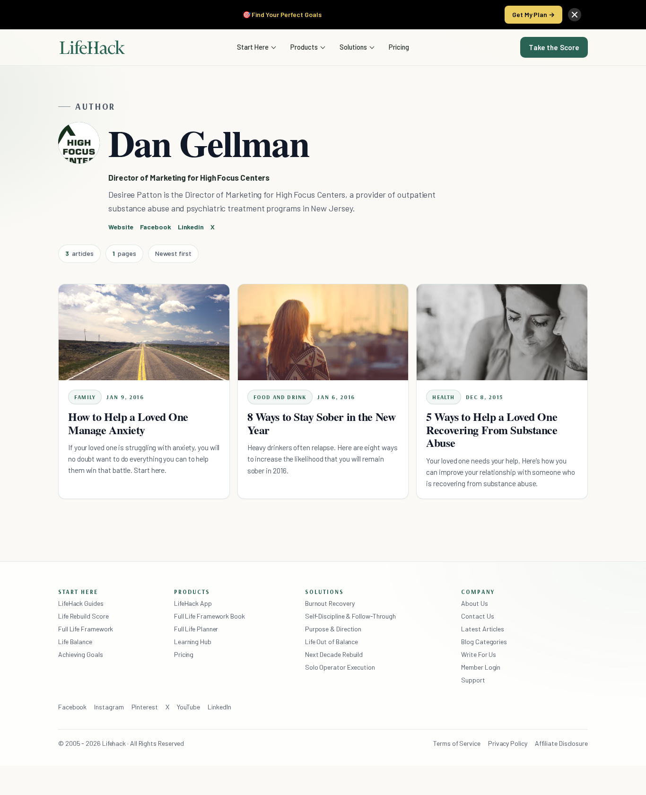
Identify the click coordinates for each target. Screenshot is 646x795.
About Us (474, 603)
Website (120, 227)
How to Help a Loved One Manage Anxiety (128, 423)
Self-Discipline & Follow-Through (350, 616)
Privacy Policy (507, 743)
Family (85, 397)
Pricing (399, 47)
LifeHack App (193, 603)
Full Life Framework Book (209, 616)
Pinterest (144, 707)
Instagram (108, 707)
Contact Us (477, 616)
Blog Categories (484, 642)
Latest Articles (482, 629)
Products (304, 47)
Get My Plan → (533, 14)
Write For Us (478, 654)
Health (443, 397)
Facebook (72, 707)
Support (473, 680)
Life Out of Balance (331, 642)
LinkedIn (219, 707)
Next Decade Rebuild (334, 654)
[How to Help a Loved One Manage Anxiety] (144, 332)
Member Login (480, 667)
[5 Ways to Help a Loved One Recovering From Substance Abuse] (502, 332)
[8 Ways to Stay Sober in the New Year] (323, 332)
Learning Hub (192, 642)
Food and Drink (280, 397)
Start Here (253, 47)
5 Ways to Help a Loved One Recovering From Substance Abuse (491, 429)
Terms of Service (456, 743)
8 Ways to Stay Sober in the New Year (321, 423)
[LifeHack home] (92, 47)
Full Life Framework (85, 629)
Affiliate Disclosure (561, 743)
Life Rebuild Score (83, 616)
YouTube (188, 707)
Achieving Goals (80, 654)
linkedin (191, 227)
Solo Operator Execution (340, 667)
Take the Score (554, 47)
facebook (155, 227)
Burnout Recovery (330, 603)
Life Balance (75, 642)
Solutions (353, 47)
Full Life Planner (196, 629)
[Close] (574, 14)
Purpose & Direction (333, 629)
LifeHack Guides (81, 603)
